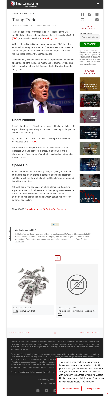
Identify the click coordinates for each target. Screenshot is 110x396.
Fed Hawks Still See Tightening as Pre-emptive (91, 180)
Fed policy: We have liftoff (24, 310)
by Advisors (31, 6)
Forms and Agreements (86, 65)
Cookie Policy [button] (87, 382)
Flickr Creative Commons (54, 208)
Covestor (44, 379)
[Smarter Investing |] (24, 3)
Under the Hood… (91, 102)
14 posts (19, 241)
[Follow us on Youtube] (82, 20)
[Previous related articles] (52, 258)
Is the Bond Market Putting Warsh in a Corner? (91, 164)
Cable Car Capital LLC (23, 25)
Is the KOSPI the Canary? (89, 199)
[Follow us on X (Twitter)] (90, 14)
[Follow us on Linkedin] (97, 14)
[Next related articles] (58, 258)
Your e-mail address (86, 33)
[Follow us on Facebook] (82, 14)
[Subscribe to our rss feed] (97, 20)
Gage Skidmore (32, 208)
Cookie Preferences (70, 388)
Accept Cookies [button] (93, 388)
